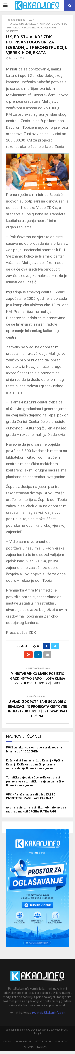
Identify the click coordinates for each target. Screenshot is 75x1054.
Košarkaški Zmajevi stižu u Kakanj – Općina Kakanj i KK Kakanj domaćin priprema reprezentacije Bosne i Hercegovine (34, 764)
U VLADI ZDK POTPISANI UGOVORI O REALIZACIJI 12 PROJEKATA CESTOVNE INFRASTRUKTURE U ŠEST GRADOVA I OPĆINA (37, 709)
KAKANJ (7, 1041)
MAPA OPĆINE (24, 1041)
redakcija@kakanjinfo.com (49, 1012)
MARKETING (62, 1041)
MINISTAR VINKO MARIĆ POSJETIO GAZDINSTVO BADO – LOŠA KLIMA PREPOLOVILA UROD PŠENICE (37, 678)
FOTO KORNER (43, 1041)
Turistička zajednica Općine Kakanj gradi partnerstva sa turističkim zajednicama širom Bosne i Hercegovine (36, 781)
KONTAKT (42, 1046)
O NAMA (28, 1046)
